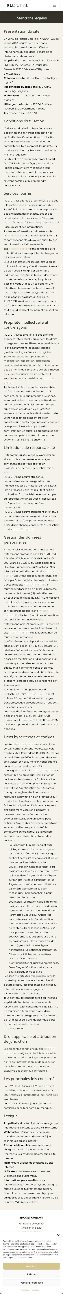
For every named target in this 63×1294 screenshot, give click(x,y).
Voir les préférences (31, 1282)
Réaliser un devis (31, 1227)
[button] (58, 1235)
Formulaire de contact (31, 1223)
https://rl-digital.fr (19, 248)
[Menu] (54, 5)
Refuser (31, 1274)
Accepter (31, 1266)
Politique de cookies (30, 1290)
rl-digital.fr (15, 235)
